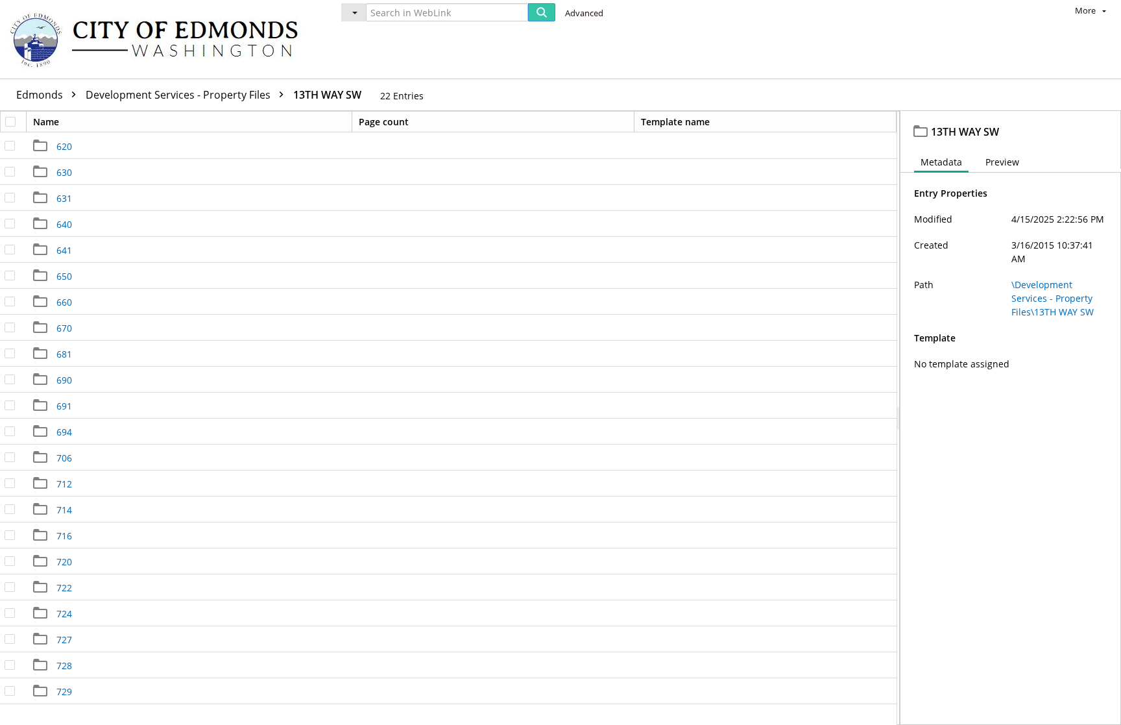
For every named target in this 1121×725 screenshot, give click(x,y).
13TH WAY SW (327, 95)
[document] (1010, 418)
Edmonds (41, 95)
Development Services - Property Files (179, 95)
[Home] (160, 39)
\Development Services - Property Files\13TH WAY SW (1052, 298)
